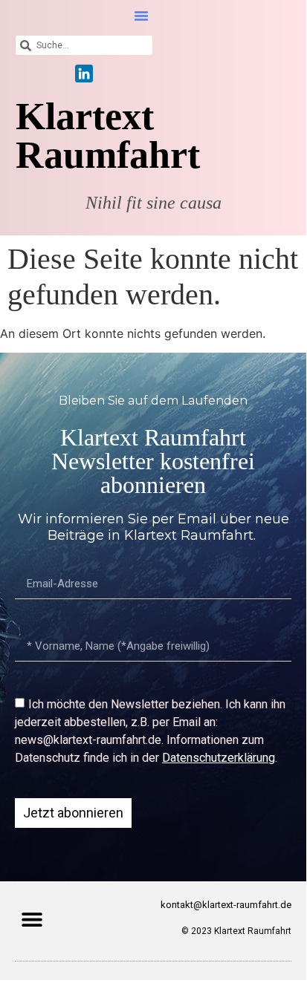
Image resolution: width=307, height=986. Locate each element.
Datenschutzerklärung (218, 758)
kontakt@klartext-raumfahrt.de (226, 904)
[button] (141, 15)
